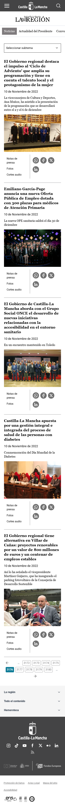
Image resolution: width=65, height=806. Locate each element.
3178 (29, 669)
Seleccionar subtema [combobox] (19, 48)
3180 (49, 669)
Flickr (48, 746)
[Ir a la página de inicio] (32, 5)
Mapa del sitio (50, 783)
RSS (32, 752)
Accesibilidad (10, 790)
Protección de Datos (14, 783)
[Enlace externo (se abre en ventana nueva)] (25, 799)
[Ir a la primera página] (9, 663)
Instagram (8, 746)
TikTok (16, 746)
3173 (36, 662)
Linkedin (56, 746)
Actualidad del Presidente (35, 31)
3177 (19, 669)
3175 (56, 662)
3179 (39, 669)
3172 (27, 662)
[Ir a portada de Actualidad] (32, 19)
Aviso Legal (34, 783)
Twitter (40, 746)
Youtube (24, 746)
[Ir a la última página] (32, 676)
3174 (46, 662)
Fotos (10, 168)
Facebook (32, 746)
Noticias (9, 31)
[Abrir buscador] (58, 6)
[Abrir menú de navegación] (7, 6)
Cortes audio (14, 174)
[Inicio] (32, 731)
